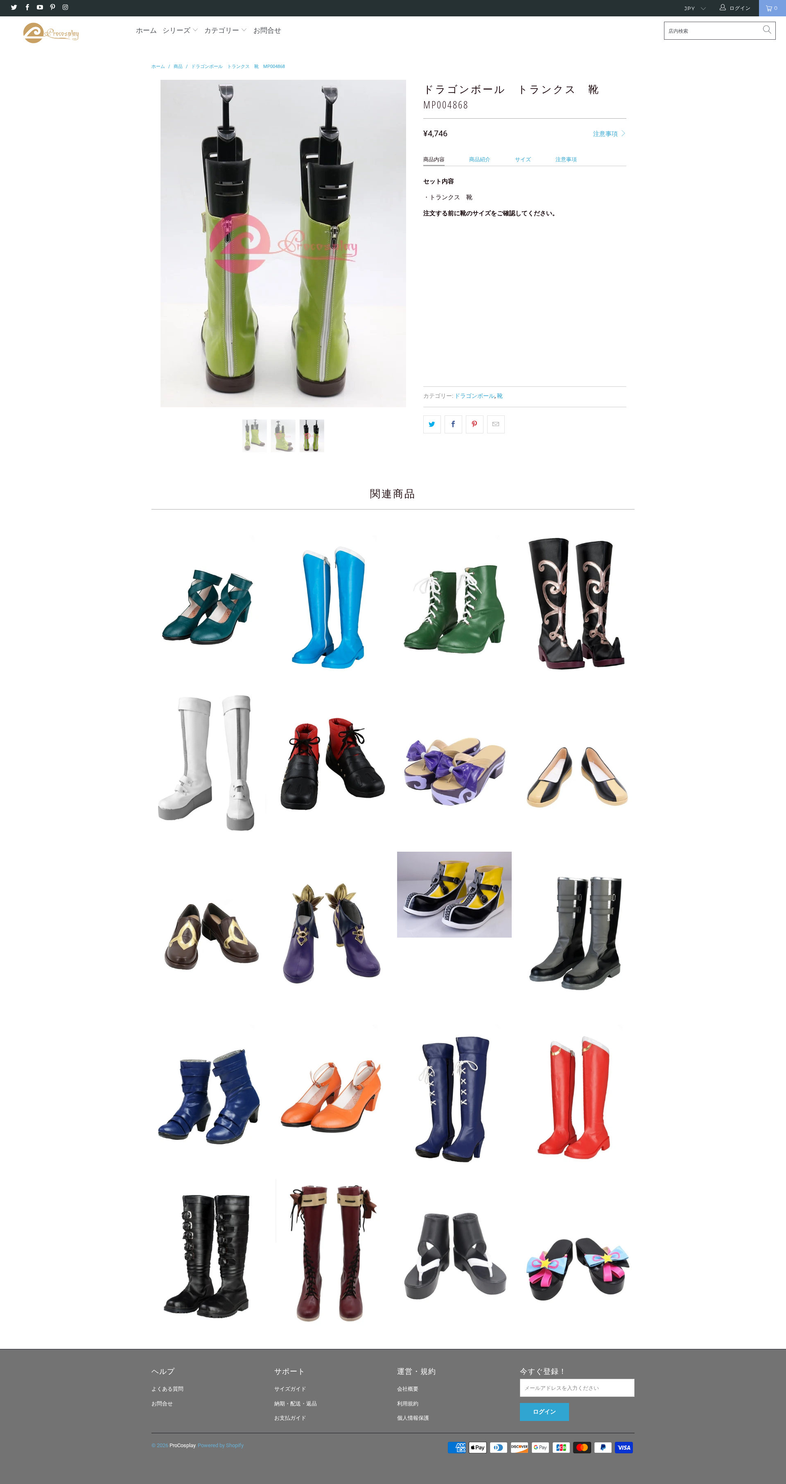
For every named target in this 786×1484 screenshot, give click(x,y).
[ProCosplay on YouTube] (39, 8)
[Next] (401, 243)
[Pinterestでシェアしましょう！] (474, 424)
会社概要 (407, 1389)
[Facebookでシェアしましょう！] (453, 424)
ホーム (146, 30)
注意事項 (606, 134)
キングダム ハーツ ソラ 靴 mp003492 (454, 895)
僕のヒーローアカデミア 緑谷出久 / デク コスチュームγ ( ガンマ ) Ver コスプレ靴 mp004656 (331, 765)
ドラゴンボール (474, 395)
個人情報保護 (413, 1418)
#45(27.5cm (480, 286)
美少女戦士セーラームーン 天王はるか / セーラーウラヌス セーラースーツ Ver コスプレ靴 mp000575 (208, 1091)
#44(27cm (440, 286)
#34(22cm (440, 245)
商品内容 (434, 159)
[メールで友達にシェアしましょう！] (496, 424)
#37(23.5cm (559, 245)
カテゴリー (221, 30)
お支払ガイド (290, 1418)
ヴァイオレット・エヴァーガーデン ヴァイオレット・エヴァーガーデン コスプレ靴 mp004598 (331, 1254)
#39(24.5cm (442, 266)
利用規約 (407, 1404)
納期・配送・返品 (295, 1404)
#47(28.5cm (559, 286)
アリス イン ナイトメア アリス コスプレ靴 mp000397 (208, 1254)
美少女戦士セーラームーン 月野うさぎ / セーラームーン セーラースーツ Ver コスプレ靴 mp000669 (577, 1091)
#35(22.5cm (480, 245)
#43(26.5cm (600, 266)
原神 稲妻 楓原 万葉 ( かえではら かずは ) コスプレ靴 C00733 (454, 1254)
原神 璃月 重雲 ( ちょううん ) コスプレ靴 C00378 (577, 765)
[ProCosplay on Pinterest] (52, 8)
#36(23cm (519, 245)
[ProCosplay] (67, 33)
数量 (428, 309)
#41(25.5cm (521, 266)
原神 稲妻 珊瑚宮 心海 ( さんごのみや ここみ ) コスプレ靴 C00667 (454, 765)
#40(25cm (482, 266)
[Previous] (165, 243)
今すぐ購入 (576, 348)
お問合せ (267, 30)
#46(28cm (519, 286)
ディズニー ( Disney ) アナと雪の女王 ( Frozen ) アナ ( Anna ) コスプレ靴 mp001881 (577, 602)
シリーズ (177, 30)
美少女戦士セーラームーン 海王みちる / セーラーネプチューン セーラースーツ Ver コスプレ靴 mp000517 (208, 602)
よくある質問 (167, 1389)
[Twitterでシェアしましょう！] (432, 424)
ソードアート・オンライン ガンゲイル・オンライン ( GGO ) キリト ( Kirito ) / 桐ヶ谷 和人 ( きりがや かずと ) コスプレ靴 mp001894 (577, 928)
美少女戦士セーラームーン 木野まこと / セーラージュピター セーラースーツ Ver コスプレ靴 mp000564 (454, 602)
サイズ (523, 159)
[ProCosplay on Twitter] (13, 8)
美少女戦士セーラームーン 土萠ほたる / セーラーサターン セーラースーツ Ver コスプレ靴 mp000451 (454, 1091)
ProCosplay (182, 1445)
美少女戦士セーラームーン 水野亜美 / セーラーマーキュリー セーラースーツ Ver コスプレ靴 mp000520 (331, 602)
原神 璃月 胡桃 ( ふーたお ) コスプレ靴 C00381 (208, 928)
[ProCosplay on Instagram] (64, 8)
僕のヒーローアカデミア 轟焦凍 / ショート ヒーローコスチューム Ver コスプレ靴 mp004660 (208, 765)
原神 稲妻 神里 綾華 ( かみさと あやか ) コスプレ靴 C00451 (577, 1254)
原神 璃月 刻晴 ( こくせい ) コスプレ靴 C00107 (331, 928)
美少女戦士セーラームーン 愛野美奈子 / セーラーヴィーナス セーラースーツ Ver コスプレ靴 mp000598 (331, 1091)
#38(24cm (598, 245)
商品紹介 (479, 159)
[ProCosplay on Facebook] (26, 8)
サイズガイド (290, 1389)
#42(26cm (561, 266)
